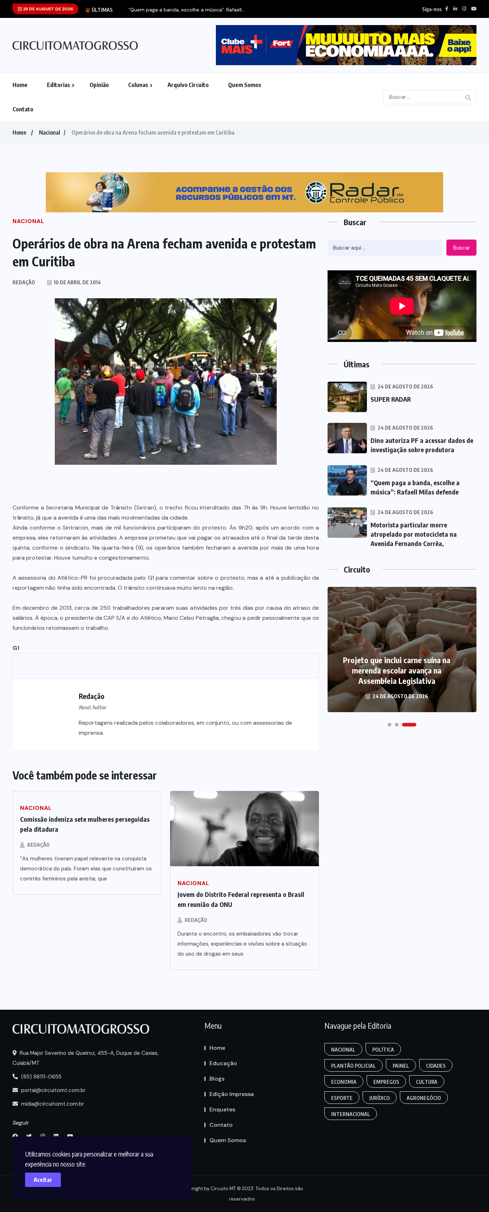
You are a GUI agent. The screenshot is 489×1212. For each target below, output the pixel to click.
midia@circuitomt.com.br (52, 1103)
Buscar (461, 247)
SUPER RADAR (391, 399)
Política (383, 1050)
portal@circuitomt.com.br (53, 1090)
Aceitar (43, 1179)
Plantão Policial (353, 1066)
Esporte (342, 1098)
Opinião (99, 84)
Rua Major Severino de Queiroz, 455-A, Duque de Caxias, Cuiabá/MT (86, 1058)
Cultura (426, 1082)
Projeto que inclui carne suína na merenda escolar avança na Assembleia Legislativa (396, 670)
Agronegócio (424, 1098)
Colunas (138, 84)
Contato (23, 109)
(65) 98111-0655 (41, 1076)
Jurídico (379, 1098)
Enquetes (222, 1109)
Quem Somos (244, 84)
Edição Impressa (231, 1094)
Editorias (58, 84)
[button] (389, 724)
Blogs (216, 1078)
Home (20, 84)
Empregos (386, 1082)
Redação (38, 845)
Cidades (436, 1066)
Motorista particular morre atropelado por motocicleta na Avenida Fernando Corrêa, (414, 534)
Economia (344, 1082)
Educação (223, 1063)
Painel (401, 1066)
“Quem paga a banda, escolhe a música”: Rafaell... (187, 10)
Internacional (350, 1114)
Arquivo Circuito (188, 84)
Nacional (49, 132)
